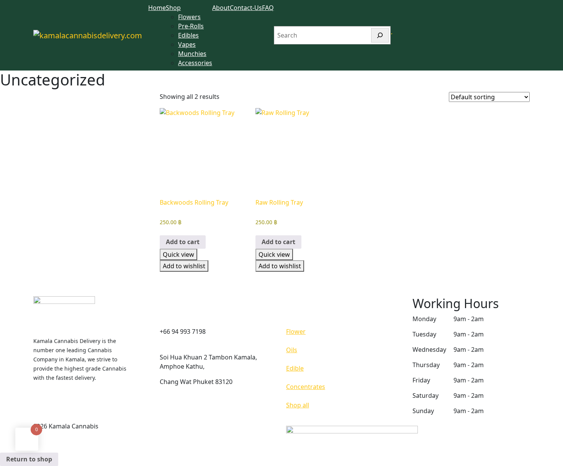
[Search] (380, 35)
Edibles (188, 35)
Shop (173, 7)
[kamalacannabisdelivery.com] (87, 35)
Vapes (187, 44)
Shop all (297, 405)
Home (157, 7)
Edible (295, 368)
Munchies (192, 53)
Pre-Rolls (191, 26)
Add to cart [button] (183, 242)
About (221, 7)
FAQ (268, 7)
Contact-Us (246, 7)
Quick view (178, 254)
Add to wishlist (184, 266)
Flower (296, 331)
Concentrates (305, 386)
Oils (291, 350)
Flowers (189, 17)
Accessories (195, 63)
